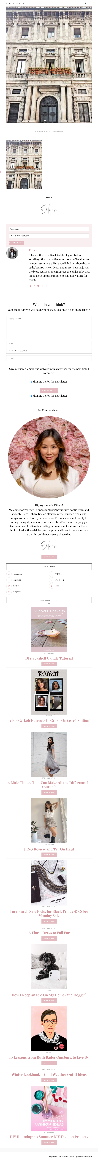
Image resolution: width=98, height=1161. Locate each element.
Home (48, 990)
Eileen (33, 250)
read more (49, 557)
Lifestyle (49, 1053)
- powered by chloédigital (83, 1157)
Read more (49, 664)
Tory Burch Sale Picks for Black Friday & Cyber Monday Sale (49, 913)
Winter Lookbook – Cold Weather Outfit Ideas (49, 1074)
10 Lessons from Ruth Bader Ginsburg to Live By (49, 1057)
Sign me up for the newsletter (49, 381)
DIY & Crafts (49, 654)
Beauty (49, 716)
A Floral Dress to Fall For (49, 932)
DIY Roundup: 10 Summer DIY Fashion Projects (49, 1136)
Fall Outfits (49, 845)
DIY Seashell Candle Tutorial (49, 658)
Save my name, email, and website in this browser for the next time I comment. (49, 371)
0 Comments (58, 131)
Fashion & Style (48, 778)
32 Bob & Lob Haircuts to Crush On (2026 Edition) (49, 720)
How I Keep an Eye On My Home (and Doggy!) (49, 995)
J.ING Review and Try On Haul (49, 849)
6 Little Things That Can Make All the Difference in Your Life (49, 784)
